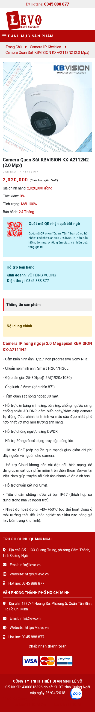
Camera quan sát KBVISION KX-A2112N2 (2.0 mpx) (47, 52)
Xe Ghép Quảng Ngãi (55, 698)
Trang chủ (14, 47)
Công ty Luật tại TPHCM (61, 704)
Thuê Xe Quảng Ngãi (19, 698)
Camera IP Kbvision (45, 47)
